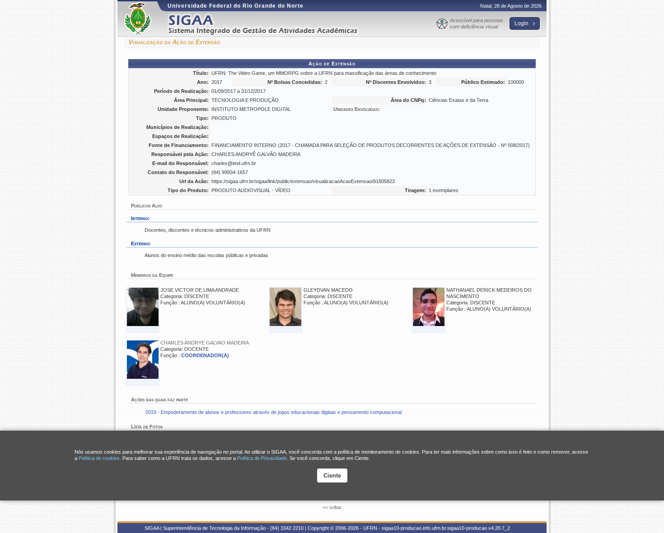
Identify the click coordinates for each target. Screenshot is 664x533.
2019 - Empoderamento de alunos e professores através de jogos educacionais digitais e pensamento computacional (273, 412)
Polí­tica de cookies (99, 458)
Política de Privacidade (262, 458)
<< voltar (332, 507)
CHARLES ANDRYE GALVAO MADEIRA (204, 342)
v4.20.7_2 (499, 528)
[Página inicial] (269, 24)
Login (522, 23)
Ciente (332, 475)
